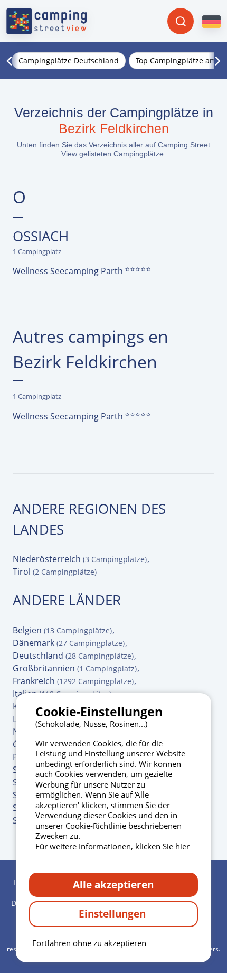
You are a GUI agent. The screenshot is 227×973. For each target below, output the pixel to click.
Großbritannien (75, 668)
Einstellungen (113, 913)
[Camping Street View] (46, 21)
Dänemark (69, 643)
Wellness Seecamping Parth (69, 271)
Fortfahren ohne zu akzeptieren (89, 943)
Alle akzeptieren (113, 884)
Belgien (62, 630)
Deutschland (73, 655)
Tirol (55, 571)
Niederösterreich (80, 559)
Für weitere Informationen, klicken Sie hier (112, 846)
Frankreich (73, 681)
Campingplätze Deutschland (68, 60)
